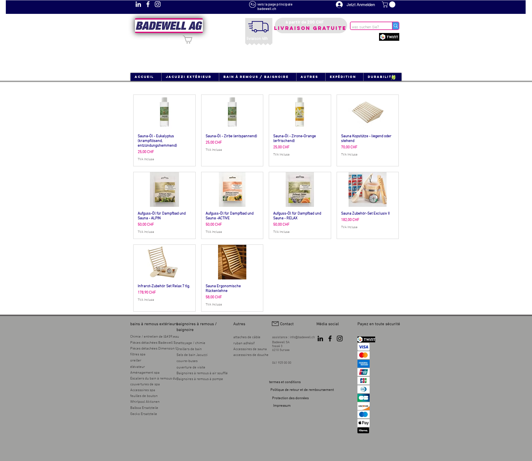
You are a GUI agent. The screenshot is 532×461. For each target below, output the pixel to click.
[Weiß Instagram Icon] (158, 4)
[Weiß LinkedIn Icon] (138, 4)
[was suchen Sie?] (395, 25)
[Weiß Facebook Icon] (148, 4)
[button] (389, 4)
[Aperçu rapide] (164, 112)
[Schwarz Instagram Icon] (340, 338)
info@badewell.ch (302, 337)
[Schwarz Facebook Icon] (330, 338)
